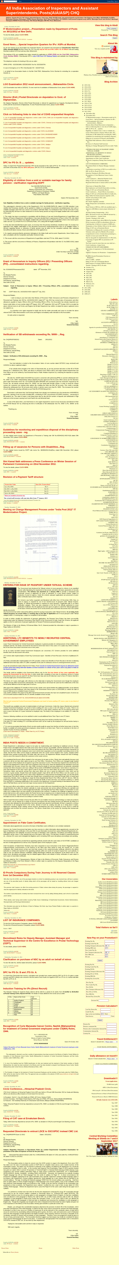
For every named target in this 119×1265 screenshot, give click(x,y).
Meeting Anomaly (110, 630)
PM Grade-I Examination (107, 711)
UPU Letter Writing (110, 869)
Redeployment (111, 764)
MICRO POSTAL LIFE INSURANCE (105, 638)
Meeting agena (111, 626)
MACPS (112, 618)
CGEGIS (112, 408)
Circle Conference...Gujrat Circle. (95, 245)
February (89, 283)
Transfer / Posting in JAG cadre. (95, 218)
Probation (113, 734)
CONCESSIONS (111, 440)
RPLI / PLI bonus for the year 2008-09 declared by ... (101, 214)
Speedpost (9, 503)
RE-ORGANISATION (109, 753)
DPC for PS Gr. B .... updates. (18, 162)
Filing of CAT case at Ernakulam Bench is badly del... (101, 194)
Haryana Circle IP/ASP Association (107, 892)
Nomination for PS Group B (107, 662)
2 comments (29, 578)
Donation (112, 477)
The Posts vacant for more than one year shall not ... (101, 243)
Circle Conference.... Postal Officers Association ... (100, 192)
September (89, 269)
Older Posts (75, 1248)
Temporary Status (110, 847)
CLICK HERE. (24, 35)
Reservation (111, 769)
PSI (114, 741)
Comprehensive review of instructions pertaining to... (101, 234)
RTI (113, 785)
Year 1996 (115, 1131)
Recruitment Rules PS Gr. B (108, 763)
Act (115, 324)
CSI (114, 448)
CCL (113, 398)
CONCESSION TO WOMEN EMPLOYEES (103, 438)
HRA (114, 559)
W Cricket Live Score (111, 915)
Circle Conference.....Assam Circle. (96, 216)
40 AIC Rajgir (111, 307)
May (87, 277)
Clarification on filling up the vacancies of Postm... (100, 230)
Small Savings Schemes (109, 820)
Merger (113, 633)
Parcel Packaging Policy (109, 687)
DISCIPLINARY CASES (13, 441)
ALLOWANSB (111, 336)
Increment (113, 564)
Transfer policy (110, 857)
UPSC (113, 867)
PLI (8, 933)
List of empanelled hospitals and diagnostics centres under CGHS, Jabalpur (28, 144)
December (89, 113)
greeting (112, 541)
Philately (111, 704)
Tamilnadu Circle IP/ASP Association (107, 910)
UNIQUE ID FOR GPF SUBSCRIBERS (97, 247)
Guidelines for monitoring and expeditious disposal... (101, 136)
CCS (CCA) (112, 399)
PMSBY (113, 719)
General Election (111, 524)
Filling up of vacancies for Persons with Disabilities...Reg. (34, 447)
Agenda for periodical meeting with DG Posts (102, 327)
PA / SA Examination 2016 (108, 675)
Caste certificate (111, 383)
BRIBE (113, 361)
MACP (114, 616)
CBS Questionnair (110, 396)
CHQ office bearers (110, 416)
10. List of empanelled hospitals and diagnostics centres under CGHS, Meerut (26, 151)
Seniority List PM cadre (109, 813)
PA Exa (113, 677)
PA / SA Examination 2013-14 (107, 672)
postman (113, 732)
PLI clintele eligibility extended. (95, 201)
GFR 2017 (112, 527)
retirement (111, 776)
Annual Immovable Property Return (105, 339)
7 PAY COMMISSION (107, 314)
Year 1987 (115, 1103)
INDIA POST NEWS (110, 566)
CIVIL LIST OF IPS (110, 425)
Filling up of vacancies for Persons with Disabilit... (100, 138)
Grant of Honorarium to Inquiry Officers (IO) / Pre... (101, 132)
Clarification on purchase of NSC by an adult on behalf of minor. (37, 959)
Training (112, 850)
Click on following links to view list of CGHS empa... (101, 127)
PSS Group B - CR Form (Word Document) (105, 1090)
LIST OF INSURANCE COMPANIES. (21, 920)
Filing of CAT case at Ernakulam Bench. (24, 1118)
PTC (114, 748)
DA (113, 460)
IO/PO (114, 574)
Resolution (112, 771)
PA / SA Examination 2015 (108, 674)
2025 (86, 85)
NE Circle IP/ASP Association (109, 904)
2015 (86, 105)
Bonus (113, 359)
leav (114, 596)
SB (7, 967)
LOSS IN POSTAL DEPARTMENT (105, 611)
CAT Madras (112, 393)
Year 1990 (115, 1112)
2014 (86, 107)
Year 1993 (115, 1121)
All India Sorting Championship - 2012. (97, 212)
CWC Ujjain (111, 458)
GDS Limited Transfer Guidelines (106, 521)
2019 (86, 97)
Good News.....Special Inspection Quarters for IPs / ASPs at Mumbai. (39, 44)
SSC (114, 830)
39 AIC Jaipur (111, 305)
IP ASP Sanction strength (108, 579)
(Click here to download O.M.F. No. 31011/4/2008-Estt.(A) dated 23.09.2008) (26, 698)
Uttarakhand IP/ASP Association (108, 914)
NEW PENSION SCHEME (107, 657)
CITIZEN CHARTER (109, 421)
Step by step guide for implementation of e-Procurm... (101, 237)
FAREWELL (112, 505)
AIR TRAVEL (111, 329)
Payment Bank (110, 695)
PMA (114, 714)
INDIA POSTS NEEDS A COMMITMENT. (23, 742)
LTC (113, 613)
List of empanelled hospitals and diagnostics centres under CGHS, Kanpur (27, 148)
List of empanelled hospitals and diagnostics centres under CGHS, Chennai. (28, 127)
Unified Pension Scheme (108, 864)
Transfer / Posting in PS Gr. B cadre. (96, 265)
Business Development (109, 376)
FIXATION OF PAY (109, 509)
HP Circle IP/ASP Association (109, 893)
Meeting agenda (111, 628)
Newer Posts (5, 1248)
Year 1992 (115, 1118)
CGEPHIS (113, 410)
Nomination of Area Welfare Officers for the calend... (101, 226)
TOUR (114, 848)
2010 (86, 290)
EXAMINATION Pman (109, 499)
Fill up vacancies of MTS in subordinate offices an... (101, 222)
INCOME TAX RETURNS (106, 563)
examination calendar (108, 497)
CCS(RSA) (112, 403)
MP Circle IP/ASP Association (109, 902)
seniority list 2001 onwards (108, 808)
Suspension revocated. (92, 199)
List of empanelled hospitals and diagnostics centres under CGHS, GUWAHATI (29, 141)
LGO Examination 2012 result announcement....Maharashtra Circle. (38, 84)
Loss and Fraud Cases (109, 610)
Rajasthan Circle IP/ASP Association (107, 909)
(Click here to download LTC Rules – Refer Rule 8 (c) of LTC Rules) (23, 731)
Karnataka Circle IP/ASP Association (107, 897)
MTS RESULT (111, 650)
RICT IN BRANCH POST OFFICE (105, 781)
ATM (114, 351)
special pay (112, 822)
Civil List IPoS (111, 423)
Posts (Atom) (14, 1252)
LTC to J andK (10, 737)
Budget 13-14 (112, 364)
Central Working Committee (107, 406)
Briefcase (113, 362)
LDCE (114, 595)
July (87, 273)
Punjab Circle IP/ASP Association (108, 907)
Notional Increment (110, 665)
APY (114, 347)
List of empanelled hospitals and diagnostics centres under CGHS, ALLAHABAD (29, 131)
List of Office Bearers (109, 605)
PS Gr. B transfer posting (108, 739)
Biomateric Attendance (109, 356)
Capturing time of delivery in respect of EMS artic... (101, 224)
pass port (112, 689)
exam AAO (112, 494)
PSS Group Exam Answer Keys (106, 746)
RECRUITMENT (11, 456)
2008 (86, 294)
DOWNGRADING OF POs (108, 478)
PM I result (112, 712)
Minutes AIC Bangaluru (109, 640)
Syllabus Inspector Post (109, 842)
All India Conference (109, 331)
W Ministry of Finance (111, 917)
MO (114, 647)
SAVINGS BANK (110, 800)
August (88, 271)
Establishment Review (109, 490)
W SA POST (114, 920)
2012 (86, 111)
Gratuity (113, 539)
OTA (114, 670)
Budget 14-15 (112, 366)
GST (113, 546)
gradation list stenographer (108, 536)
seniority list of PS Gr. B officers (106, 811)
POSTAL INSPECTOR (109, 724)
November (89, 115)
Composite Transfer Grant (108, 435)
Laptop (113, 593)
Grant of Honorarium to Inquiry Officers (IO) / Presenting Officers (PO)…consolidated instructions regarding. (37, 262)
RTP (114, 786)
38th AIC (112, 304)
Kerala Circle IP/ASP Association (108, 898)
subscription (112, 837)
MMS (113, 645)
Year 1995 (115, 1127)
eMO (114, 489)
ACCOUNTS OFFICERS (108, 322)
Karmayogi (112, 589)
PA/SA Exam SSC (110, 682)
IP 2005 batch (112, 578)
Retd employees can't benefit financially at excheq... (101, 188)
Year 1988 (115, 1106)
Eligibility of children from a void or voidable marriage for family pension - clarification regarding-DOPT (37, 181)
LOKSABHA (112, 608)
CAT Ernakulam (110, 389)
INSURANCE (112, 571)
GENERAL (111, 522)
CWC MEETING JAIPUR (108, 453)
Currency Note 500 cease (107, 450)
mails (113, 623)
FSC (114, 515)
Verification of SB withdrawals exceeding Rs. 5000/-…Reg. (34, 334)
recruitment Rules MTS (109, 761)
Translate (115, 30)
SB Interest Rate (111, 803)
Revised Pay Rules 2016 (108, 778)
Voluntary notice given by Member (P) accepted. (100, 232)
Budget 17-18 (112, 371)
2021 (86, 93)
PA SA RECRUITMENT (109, 679)
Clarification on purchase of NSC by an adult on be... (101, 169)
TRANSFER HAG (109, 853)
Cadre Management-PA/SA (108, 378)
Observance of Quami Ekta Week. (96, 186)
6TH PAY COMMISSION (108, 310)
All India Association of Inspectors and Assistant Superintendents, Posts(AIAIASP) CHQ (52, 10)
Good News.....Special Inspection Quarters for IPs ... (101, 119)
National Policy (111, 652)
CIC (114, 418)
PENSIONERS (110, 699)
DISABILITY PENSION (109, 473)
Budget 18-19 (112, 373)
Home (40, 1248)
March (88, 281)
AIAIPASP (107, 46)
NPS (113, 667)
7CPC (114, 315)
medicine (111, 625)
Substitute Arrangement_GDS (107, 838)
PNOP (114, 721)
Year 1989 (115, 1109)
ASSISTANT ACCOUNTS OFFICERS (105, 349)
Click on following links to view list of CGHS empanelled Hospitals (38, 114)
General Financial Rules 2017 (107, 526)
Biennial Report (111, 354)
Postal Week (112, 729)
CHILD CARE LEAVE (109, 413)
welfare (8, 79)
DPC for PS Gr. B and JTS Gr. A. (20, 972)
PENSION (9, 256)
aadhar (113, 320)
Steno (114, 832)
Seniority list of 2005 (109, 810)
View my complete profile (102, 49)
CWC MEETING (110, 452)
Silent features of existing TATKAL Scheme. (98, 263)
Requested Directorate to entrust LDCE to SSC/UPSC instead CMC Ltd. (40, 1131)
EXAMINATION (110, 495)
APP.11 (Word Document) (110, 1087)
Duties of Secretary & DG (108, 485)
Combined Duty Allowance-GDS (106, 426)
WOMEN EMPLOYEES (109, 874)
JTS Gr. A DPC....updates (93, 259)
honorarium (111, 558)
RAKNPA (113, 751)
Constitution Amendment (108, 445)
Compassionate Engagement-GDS (106, 430)
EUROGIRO (112, 492)
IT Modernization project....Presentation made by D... (101, 117)
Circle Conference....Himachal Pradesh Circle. (27, 1089)
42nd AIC (113, 309)
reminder (113, 766)
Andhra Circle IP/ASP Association (108, 882)
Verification (111, 870)
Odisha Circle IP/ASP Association (108, 905)
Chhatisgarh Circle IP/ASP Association (106, 887)
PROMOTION (111, 737)
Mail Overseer (111, 621)
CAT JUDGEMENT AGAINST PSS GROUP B (102, 391)
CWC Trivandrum (110, 457)
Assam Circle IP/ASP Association (108, 883)
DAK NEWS (112, 462)
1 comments (22, 441)
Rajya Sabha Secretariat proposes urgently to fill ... (100, 195)
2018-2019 (112, 302)
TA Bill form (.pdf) (112, 1084)
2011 (86, 288)
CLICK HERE (24, 467)
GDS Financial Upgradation (107, 519)
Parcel (114, 685)
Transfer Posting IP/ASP (109, 858)
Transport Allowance (110, 860)
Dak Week (113, 463)
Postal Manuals (111, 726)
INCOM (113, 561)
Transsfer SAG (110, 862)
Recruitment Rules (109, 758)
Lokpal (113, 606)
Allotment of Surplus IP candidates (105, 332)
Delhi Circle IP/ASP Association (108, 888)
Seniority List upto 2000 (109, 816)
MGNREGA (111, 637)
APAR (113, 344)
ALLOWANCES (110, 334)
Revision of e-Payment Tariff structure (23, 477)
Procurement (112, 736)
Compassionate (111, 428)
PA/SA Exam (111, 680)
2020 (86, 95)
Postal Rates (111, 727)
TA (115, 843)
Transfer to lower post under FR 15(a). (97, 236)
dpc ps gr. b (9, 173)
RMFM (113, 783)
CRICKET (113, 447)
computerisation (111, 436)
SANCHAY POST (110, 796)
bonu (114, 357)
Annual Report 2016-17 (109, 341)
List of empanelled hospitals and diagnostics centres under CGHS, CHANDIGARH (30, 138)
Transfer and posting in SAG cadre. (96, 197)
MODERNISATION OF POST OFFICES (16, 39)
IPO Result (9, 1243)
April (88, 279)
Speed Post (112, 823)
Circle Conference (109, 420)
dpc (114, 480)
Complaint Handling (110, 433)
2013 (86, 109)
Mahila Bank (112, 620)
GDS (112, 517)
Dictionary (112, 468)
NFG (114, 658)
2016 (86, 103)
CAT (113, 384)
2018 (86, 99)
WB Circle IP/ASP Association (109, 922)
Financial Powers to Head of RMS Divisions (105, 1097)
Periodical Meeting (110, 700)
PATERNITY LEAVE (109, 690)
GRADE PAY (10, 1112)
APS (114, 346)
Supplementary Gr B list (109, 840)
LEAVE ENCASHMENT (108, 600)
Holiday (112, 554)
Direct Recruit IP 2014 (109, 470)
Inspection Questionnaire (108, 568)
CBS (113, 394)
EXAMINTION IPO (109, 502)
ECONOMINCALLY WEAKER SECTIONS (103, 487)
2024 (86, 87)
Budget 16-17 (112, 369)
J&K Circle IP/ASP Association (109, 895)
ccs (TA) (113, 401)
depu (114, 465)
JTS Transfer (111, 588)
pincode (113, 705)
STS (114, 835)
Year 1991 (115, 1115)
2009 (86, 292)
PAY (114, 692)
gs (115, 542)
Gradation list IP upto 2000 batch (106, 532)
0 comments (29, 39)
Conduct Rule (112, 441)
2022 (86, 91)
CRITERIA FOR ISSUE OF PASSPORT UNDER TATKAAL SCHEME (37, 585)
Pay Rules (113, 694)
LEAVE (112, 598)
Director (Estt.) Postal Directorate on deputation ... (100, 125)
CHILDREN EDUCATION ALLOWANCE (102, 415)
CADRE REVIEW (109, 381)
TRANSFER (111, 852)
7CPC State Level (110, 319)
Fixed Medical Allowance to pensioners (104, 510)
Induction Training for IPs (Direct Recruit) (25, 988)
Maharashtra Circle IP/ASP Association (106, 900)
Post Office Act (111, 722)
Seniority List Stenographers (107, 815)
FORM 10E (112, 512)
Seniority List (110, 806)
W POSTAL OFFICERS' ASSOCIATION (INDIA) (103, 919)
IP (115, 576)
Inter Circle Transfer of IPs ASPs (106, 573)
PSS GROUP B (110, 742)
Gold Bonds (111, 529)
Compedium (112, 431)
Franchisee (112, 514)
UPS (114, 865)
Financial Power (111, 507)
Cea (114, 405)
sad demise (111, 793)
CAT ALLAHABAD (110, 386)
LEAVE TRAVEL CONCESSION (106, 601)
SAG (113, 795)
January (88, 285)
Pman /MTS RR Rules (109, 716)
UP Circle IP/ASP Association (109, 912)
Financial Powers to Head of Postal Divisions (105, 1093)
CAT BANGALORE (110, 388)
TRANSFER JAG (110, 855)
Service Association (110, 818)
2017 (86, 101)
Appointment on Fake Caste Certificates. (24, 822)
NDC (114, 653)
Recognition (112, 754)
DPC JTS (112, 482)
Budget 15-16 (112, 368)
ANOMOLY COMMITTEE (108, 342)
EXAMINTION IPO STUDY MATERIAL (104, 504)
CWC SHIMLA (111, 455)
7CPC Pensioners (111, 317)
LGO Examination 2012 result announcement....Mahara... (94, 122)
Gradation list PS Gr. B (109, 534)
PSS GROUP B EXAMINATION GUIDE (104, 744)
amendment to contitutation (108, 337)
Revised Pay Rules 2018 (108, 779)
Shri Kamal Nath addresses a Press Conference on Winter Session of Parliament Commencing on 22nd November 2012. (39, 462)
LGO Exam (9, 92)
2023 (86, 89)
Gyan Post (113, 547)
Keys (114, 591)
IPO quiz (113, 581)
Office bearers (111, 668)
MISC (8, 472)
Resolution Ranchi (109, 773)
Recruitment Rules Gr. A (108, 759)
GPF (113, 531)
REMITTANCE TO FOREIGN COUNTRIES (103, 768)
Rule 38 (112, 790)
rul (115, 788)
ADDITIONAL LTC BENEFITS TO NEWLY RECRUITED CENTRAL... (98, 153)
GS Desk (9, 329)
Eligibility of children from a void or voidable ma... (101, 130)
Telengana (113, 845)
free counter (114, 932)
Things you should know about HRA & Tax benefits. (101, 220)
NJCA (114, 660)
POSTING (113, 731)
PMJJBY (113, 717)
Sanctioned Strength (110, 798)
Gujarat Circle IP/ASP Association (108, 890)
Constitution (112, 443)
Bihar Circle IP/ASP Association (108, 885)
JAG (113, 586)
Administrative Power (109, 325)
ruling (112, 791)
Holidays (113, 556)
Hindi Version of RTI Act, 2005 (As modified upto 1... (101, 207)
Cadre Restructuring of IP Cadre (106, 379)
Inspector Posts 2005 (109, 569)
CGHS (8, 157)
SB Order (112, 805)
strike (113, 833)
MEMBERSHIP (111, 631)
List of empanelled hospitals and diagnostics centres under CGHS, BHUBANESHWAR (31, 134)
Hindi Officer (112, 552)
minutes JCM (112, 642)
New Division (112, 655)
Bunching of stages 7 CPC (108, 374)
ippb (114, 584)
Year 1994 (115, 1124)
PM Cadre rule (111, 709)
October (88, 267)
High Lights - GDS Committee (107, 551)
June (87, 275)
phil (114, 702)
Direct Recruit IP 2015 (109, 472)
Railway (9, 913)
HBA (114, 549)
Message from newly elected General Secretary (102, 635)
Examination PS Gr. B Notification (105, 500)
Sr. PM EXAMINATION (109, 827)
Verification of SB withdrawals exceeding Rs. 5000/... (101, 134)
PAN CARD (112, 684)
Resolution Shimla (110, 774)
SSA (114, 828)
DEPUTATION (10, 109)
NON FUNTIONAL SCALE (107, 663)
